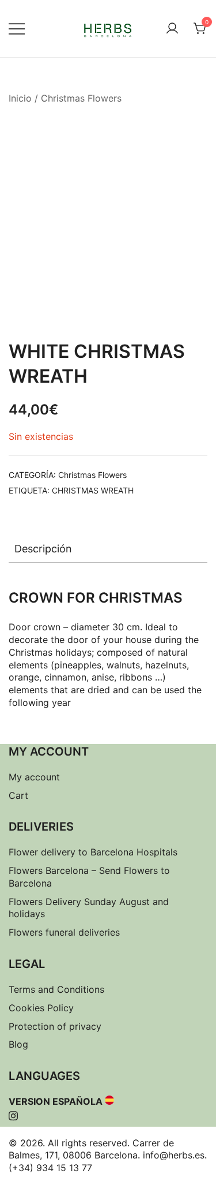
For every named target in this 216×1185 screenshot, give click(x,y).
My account (34, 777)
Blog (18, 1044)
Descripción (43, 549)
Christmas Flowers (81, 98)
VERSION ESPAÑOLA (56, 1101)
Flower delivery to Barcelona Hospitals (93, 852)
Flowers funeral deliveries (64, 932)
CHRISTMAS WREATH (93, 490)
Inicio (20, 98)
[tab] (108, 549)
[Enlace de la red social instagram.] (13, 1114)
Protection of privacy (55, 1026)
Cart (18, 795)
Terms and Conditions (56, 989)
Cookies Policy (41, 1008)
